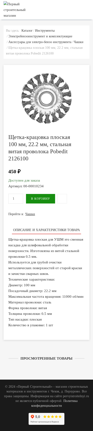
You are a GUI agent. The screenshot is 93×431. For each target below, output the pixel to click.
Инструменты (45, 30)
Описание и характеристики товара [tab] (46, 230)
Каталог (27, 30)
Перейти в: (21, 214)
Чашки (78, 42)
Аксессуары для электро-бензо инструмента (39, 42)
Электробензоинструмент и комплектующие (40, 36)
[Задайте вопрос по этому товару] (62, 198)
